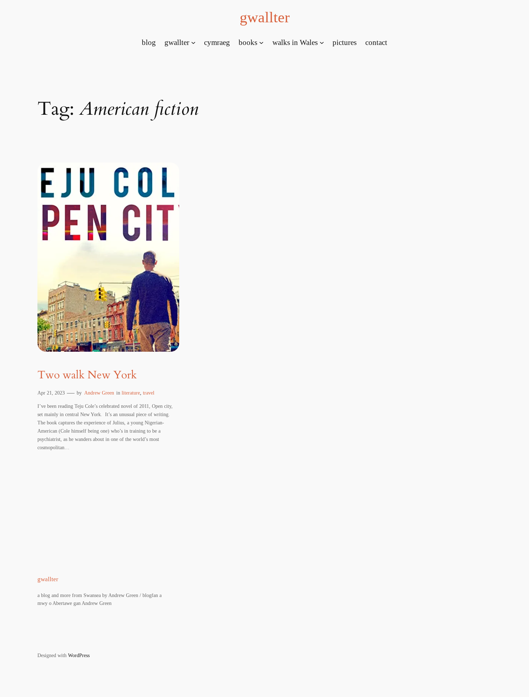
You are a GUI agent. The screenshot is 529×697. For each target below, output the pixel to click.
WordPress (79, 655)
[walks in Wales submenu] (322, 42)
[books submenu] (261, 42)
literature (131, 393)
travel (148, 393)
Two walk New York (87, 375)
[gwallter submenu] (193, 42)
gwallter (265, 17)
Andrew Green (99, 393)
